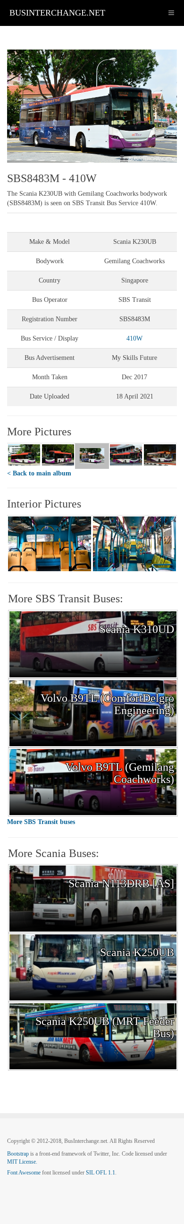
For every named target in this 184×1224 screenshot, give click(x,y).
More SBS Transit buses (41, 821)
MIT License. (22, 1161)
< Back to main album (39, 473)
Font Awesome (24, 1172)
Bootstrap (18, 1153)
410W (134, 338)
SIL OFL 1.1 (100, 1172)
